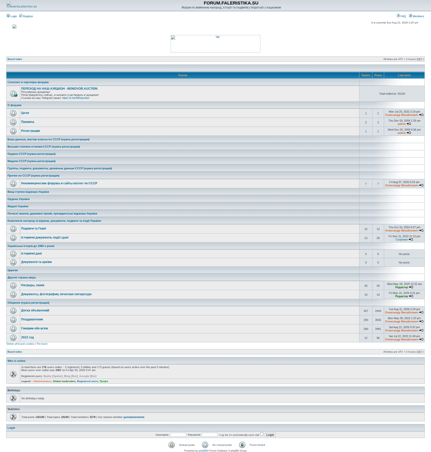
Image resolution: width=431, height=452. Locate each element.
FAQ (403, 16)
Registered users (87, 381)
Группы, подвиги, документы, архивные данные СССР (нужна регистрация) (59, 168)
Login (13, 16)
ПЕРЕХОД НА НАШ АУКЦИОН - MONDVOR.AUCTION (59, 88)
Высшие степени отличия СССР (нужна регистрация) (43, 146)
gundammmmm (133, 417)
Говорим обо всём (34, 328)
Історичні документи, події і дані (44, 237)
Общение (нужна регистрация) (28, 302)
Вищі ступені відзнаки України (28, 191)
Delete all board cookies (20, 343)
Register (27, 16)
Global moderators (64, 381)
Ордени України (18, 199)
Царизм (12, 270)
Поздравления (32, 319)
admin (402, 123)
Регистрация (30, 131)
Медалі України (17, 206)
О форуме (14, 105)
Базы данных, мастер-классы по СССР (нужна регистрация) (48, 139)
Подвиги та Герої (33, 228)
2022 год (27, 337)
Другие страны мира (21, 277)
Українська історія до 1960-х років (30, 245)
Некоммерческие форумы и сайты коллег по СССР (59, 183)
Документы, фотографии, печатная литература (56, 294)
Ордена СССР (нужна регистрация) (31, 153)
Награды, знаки (32, 285)
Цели (25, 113)
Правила (27, 122)
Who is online (16, 360)
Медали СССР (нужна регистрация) (31, 161)
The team (41, 343)
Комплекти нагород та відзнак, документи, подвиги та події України (54, 220)
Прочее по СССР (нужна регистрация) (33, 175)
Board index (14, 59)
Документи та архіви (36, 262)
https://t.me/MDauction (75, 97)
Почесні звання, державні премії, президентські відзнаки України (52, 213)
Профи (104, 381)
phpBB (203, 450)
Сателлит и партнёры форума (28, 82)
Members (418, 16)
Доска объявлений (35, 310)
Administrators (42, 381)
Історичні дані (31, 253)
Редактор (401, 287)
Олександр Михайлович (401, 114)
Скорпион (402, 239)
